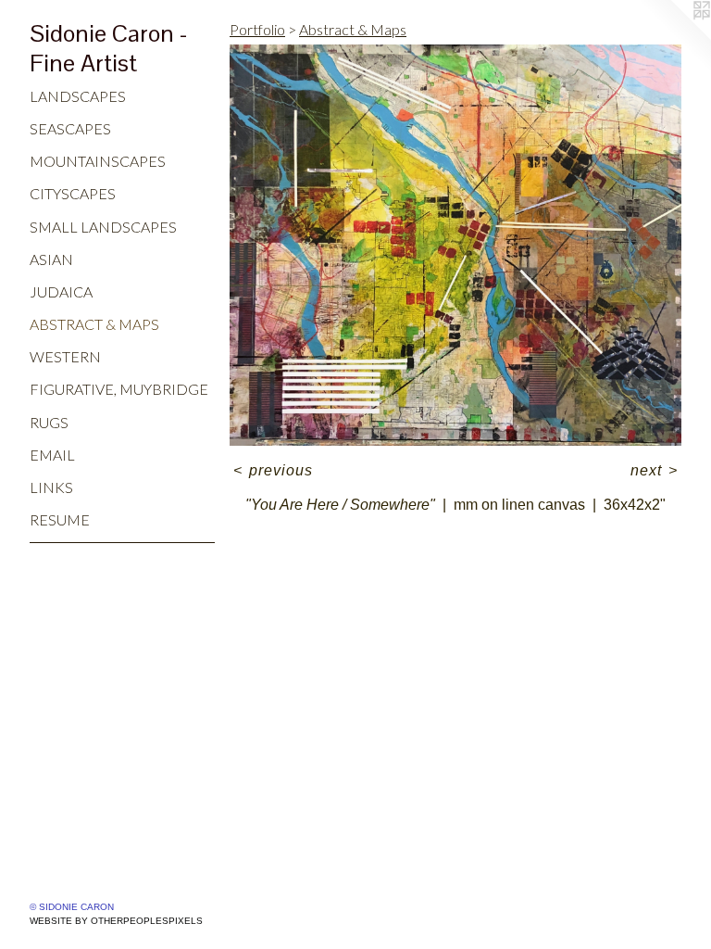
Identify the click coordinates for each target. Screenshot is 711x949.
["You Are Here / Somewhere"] (455, 245)
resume (60, 519)
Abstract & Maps (94, 324)
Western (65, 356)
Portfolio (257, 29)
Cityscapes (73, 193)
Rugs (49, 422)
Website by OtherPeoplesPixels (116, 921)
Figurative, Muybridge (119, 389)
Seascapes (70, 128)
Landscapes (78, 96)
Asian (51, 259)
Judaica (61, 291)
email (52, 454)
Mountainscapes (98, 161)
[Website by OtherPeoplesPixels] (674, 37)
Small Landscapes (103, 226)
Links (51, 487)
